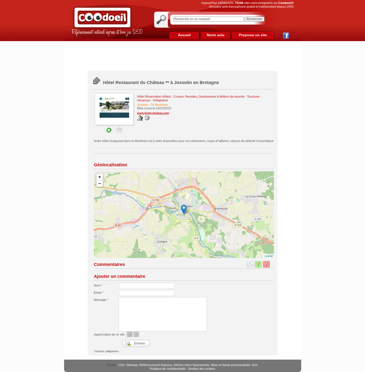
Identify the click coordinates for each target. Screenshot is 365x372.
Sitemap (132, 365)
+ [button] (99, 176)
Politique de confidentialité (167, 369)
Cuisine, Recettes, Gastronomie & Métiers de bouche (209, 96)
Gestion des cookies (201, 369)
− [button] (99, 183)
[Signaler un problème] (117, 132)
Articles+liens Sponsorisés (191, 365)
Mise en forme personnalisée (230, 365)
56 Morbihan (159, 105)
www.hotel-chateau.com (153, 113)
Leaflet (268, 256)
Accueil (184, 35)
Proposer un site (253, 35)
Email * (99, 292)
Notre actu (215, 35)
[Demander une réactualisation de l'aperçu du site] (103, 132)
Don (255, 365)
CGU (121, 365)
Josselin (142, 105)
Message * (101, 300)
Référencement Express (155, 365)
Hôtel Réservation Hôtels (154, 96)
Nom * (98, 285)
